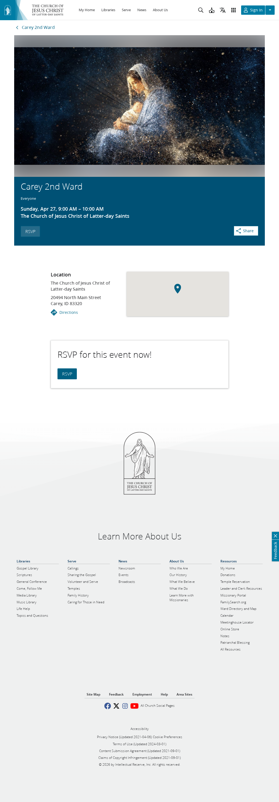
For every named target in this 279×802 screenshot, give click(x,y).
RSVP (30, 231)
